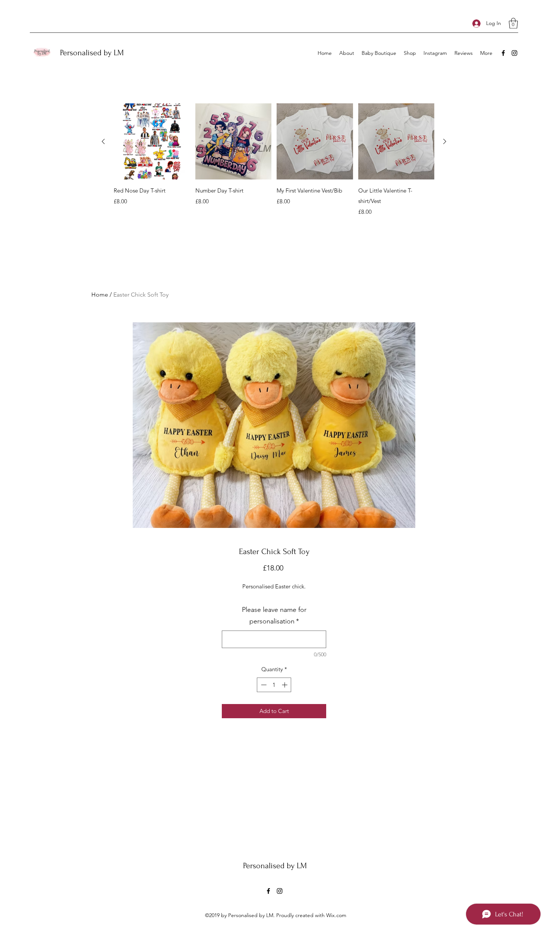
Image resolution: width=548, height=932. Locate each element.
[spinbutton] (274, 685)
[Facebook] (503, 53)
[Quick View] (152, 141)
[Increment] (285, 685)
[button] (513, 23)
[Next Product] (444, 141)
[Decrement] (263, 685)
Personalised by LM (92, 52)
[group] (274, 159)
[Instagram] (514, 53)
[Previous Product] (103, 141)
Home (99, 294)
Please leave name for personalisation (274, 616)
